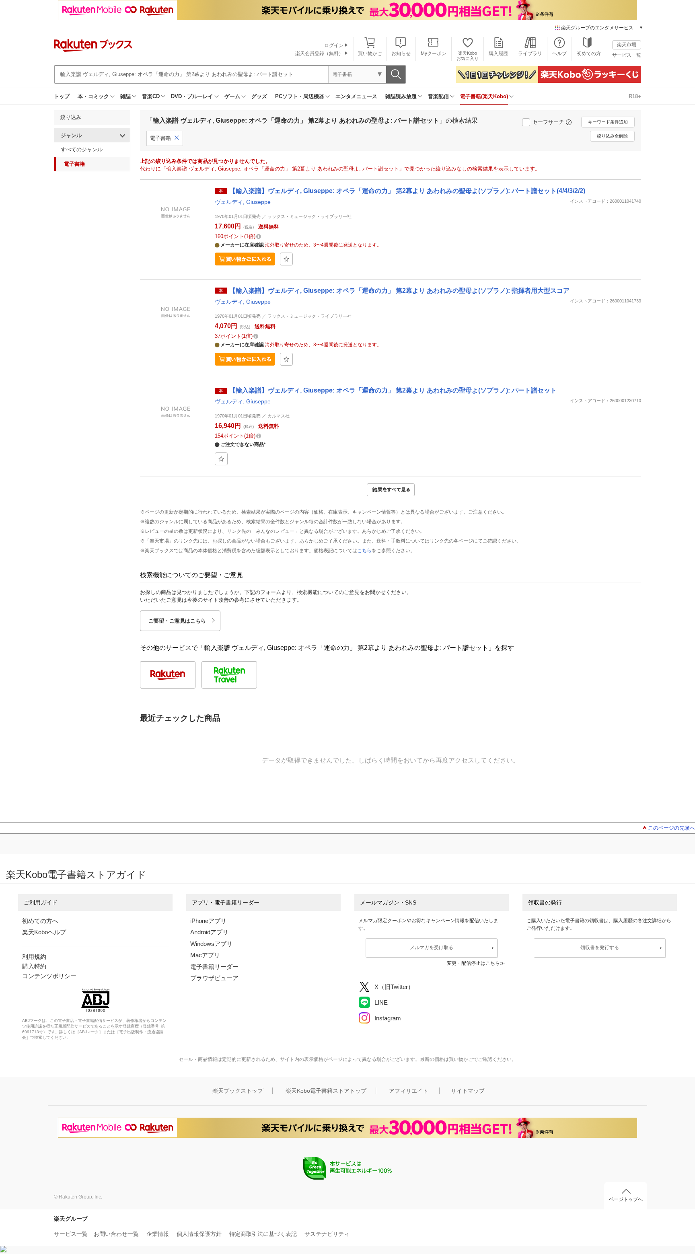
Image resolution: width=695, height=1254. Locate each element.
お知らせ (401, 53)
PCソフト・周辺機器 (299, 96)
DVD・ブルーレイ (192, 96)
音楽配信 (438, 96)
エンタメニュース (356, 96)
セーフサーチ (548, 122)
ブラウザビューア (214, 977)
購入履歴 (498, 53)
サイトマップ (468, 1090)
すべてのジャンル (82, 149)
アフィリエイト (408, 1090)
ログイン (333, 45)
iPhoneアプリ (208, 920)
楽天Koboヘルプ (44, 932)
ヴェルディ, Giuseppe (243, 202)
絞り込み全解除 (612, 136)
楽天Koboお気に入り (467, 56)
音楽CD (151, 96)
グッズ (259, 96)
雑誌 (125, 96)
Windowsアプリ (211, 943)
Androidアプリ (209, 932)
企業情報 (157, 1234)
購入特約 (34, 966)
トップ (62, 96)
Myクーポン (433, 53)
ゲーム (232, 96)
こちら (364, 550)
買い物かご (370, 53)
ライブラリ (530, 53)
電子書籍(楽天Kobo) (484, 96)
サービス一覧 (626, 55)
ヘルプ (559, 53)
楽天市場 (626, 44)
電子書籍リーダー (214, 966)
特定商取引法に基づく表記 (263, 1234)
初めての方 (589, 53)
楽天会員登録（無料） (319, 53)
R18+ (635, 96)
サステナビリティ (327, 1234)
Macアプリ (205, 955)
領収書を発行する (599, 947)
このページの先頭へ (671, 828)
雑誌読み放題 (401, 96)
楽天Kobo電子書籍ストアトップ (326, 1090)
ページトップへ (626, 1199)
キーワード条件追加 (608, 121)
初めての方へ (40, 920)
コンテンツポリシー (49, 975)
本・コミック (93, 96)
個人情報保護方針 (199, 1234)
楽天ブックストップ (237, 1090)
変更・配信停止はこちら (473, 963)
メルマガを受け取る (431, 947)
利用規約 (34, 956)
